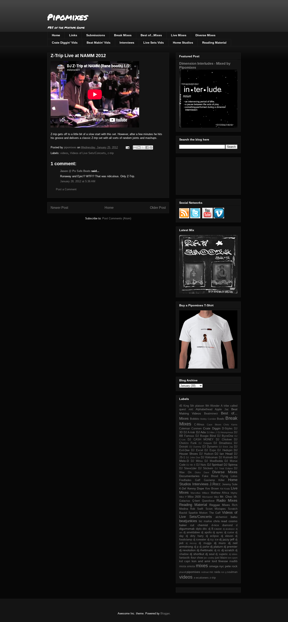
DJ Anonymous (225, 432)
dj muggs (205, 543)
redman (205, 572)
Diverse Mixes (205, 35)
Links (73, 35)
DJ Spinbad (215, 464)
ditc (205, 528)
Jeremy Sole (230, 484)
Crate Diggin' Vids (65, 42)
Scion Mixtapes (216, 508)
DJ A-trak (189, 432)
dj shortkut (197, 554)
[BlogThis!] (139, 147)
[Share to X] (143, 147)
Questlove (208, 500)
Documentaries (189, 476)
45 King (184, 405)
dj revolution (187, 550)
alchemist (221, 517)
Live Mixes (178, 35)
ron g (223, 572)
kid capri (184, 561)
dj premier (230, 546)
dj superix (221, 554)
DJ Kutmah (226, 457)
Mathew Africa (220, 492)
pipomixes (193, 572)
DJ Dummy (195, 446)
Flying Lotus (229, 476)
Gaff (197, 480)
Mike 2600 (194, 496)
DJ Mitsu (197, 461)
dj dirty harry (195, 536)
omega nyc (216, 566)
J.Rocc (215, 484)
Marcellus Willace (200, 493)
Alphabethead (204, 409)
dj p (196, 546)
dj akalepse (229, 529)
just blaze (221, 557)
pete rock (231, 566)
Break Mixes (123, 35)
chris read (220, 521)
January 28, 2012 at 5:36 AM (77, 181)
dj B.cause (215, 528)
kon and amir (201, 561)
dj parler (204, 546)
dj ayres (218, 532)
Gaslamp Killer (214, 480)
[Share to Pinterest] (151, 147)
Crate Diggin (211, 428)
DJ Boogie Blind (205, 435)
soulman (232, 572)
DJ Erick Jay (226, 446)
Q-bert (196, 500)
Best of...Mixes (151, 35)
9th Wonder (212, 405)
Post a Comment (66, 189)
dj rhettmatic (205, 550)
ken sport (232, 557)
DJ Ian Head (224, 453)
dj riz (217, 550)
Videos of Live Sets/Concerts (88, 153)
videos (64, 153)
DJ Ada (201, 432)
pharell (182, 572)
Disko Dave (202, 472)
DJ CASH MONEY (201, 439)
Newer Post (59, 207)
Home (56, 35)
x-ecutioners (201, 577)
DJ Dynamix (210, 446)
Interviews (127, 42)
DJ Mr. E (190, 465)
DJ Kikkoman (209, 457)
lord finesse (220, 561)
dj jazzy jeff (226, 539)
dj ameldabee (191, 532)
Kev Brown (212, 488)
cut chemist (199, 525)
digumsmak (187, 528)
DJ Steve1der (187, 468)
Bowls (220, 418)
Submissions (95, 35)
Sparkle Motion (197, 512)
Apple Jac (222, 409)
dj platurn (216, 546)
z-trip (111, 153)
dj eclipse (212, 536)
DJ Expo (210, 450)
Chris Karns (230, 424)
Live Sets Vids (153, 42)
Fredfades (185, 480)
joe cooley (209, 557)
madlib (233, 561)
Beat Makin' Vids (98, 42)
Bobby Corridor (208, 419)
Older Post (158, 207)
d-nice (215, 525)
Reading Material (214, 42)
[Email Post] (127, 147)
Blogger (165, 613)
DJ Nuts (201, 464)
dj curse (229, 532)
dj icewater (199, 539)
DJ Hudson (206, 453)
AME (190, 409)
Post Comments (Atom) (116, 218)
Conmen (196, 428)
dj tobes (233, 554)
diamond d (229, 525)
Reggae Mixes (219, 505)
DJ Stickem (205, 468)
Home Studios (183, 42)
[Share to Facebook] (147, 147)
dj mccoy (191, 543)
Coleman (184, 428)
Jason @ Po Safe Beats (75, 171)
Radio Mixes (227, 501)
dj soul (209, 554)
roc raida (215, 572)
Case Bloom (214, 424)
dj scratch (227, 550)
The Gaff (215, 512)
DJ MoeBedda (214, 461)
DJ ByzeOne (225, 435)
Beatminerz (211, 413)
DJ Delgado (205, 443)
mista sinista (187, 566)
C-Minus (199, 424)
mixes (202, 565)
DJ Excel (197, 450)
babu (234, 517)
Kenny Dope (195, 488)
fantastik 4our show (191, 557)
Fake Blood (210, 476)
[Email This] (135, 147)
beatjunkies (188, 521)
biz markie (205, 521)
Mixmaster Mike (210, 497)
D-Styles (227, 428)
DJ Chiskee (223, 439)
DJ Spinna (230, 464)
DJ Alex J (212, 432)
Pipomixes (67, 17)
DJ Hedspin (224, 450)
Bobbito (194, 418)
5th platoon (197, 405)
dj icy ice (212, 539)
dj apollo (206, 532)
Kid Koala (225, 488)
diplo (199, 528)
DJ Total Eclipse (224, 468)
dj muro (220, 543)
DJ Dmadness (223, 443)
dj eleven (227, 536)
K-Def (182, 488)
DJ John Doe (193, 457)
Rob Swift (196, 508)
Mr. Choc (226, 496)
